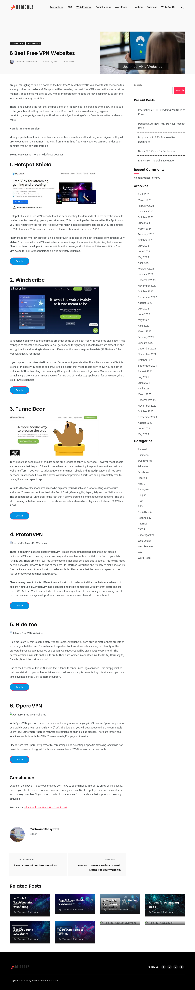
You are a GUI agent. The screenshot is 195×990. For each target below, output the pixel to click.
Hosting (138, 7)
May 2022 (143, 319)
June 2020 (144, 428)
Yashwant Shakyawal (44, 829)
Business (152, 7)
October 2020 (145, 411)
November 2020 (147, 405)
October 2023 (145, 240)
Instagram (143, 489)
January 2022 (145, 342)
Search (138, 85)
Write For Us (168, 7)
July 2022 (143, 308)
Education (143, 466)
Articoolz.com (53, 980)
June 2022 (144, 314)
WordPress (121, 7)
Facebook (143, 472)
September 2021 (147, 365)
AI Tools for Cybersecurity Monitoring (23, 903)
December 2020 (147, 399)
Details (19, 261)
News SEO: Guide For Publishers (156, 151)
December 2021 (147, 348)
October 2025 (145, 217)
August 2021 (145, 371)
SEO (70, 7)
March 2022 (144, 331)
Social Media (103, 7)
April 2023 (143, 262)
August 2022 (145, 302)
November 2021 (147, 354)
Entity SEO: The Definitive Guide (156, 160)
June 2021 (144, 382)
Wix (140, 552)
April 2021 (143, 388)
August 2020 (145, 422)
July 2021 (143, 377)
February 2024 (146, 234)
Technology (56, 7)
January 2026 (145, 211)
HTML (141, 483)
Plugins (142, 495)
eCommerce (145, 460)
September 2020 (147, 417)
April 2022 (143, 325)
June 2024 (144, 222)
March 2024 (144, 228)
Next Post (110, 859)
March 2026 (144, 200)
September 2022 (147, 297)
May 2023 (143, 257)
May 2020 (143, 434)
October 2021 (145, 359)
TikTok (141, 529)
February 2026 (146, 205)
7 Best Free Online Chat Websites (35, 865)
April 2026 (143, 194)
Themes (142, 523)
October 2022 (145, 291)
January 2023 (145, 274)
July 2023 (143, 245)
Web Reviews (84, 7)
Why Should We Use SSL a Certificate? (45, 807)
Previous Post (26, 859)
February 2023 (146, 268)
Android (142, 449)
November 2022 (147, 285)
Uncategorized (146, 534)
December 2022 (147, 280)
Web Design (144, 540)
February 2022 (146, 337)
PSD (140, 500)
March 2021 (144, 394)
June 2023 (144, 251)
